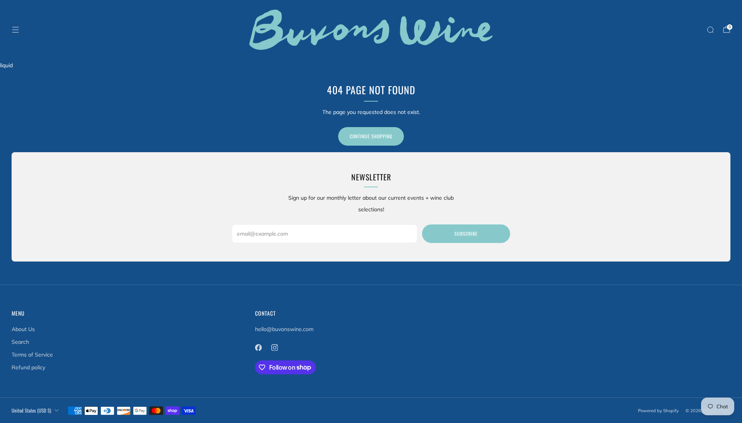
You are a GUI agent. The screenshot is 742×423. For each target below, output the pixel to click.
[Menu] (15, 30)
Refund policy (28, 367)
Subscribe (466, 233)
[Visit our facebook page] (258, 348)
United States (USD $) (31, 410)
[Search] (710, 30)
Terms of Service (32, 354)
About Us (23, 329)
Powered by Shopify (658, 410)
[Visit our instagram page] (274, 348)
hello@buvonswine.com (284, 329)
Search (20, 341)
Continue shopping (371, 136)
